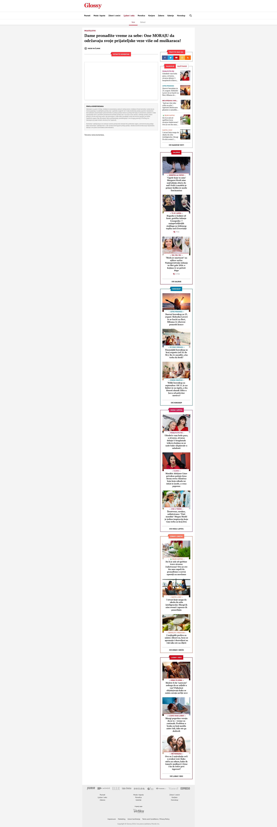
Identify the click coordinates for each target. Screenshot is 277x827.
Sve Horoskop (176, 403)
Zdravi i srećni (114, 15)
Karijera (151, 15)
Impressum (112, 819)
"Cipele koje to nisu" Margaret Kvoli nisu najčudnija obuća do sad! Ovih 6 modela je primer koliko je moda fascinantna (176, 184)
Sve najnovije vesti (176, 145)
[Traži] (190, 15)
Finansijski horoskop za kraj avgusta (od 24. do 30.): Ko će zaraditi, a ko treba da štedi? (176, 353)
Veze (133, 22)
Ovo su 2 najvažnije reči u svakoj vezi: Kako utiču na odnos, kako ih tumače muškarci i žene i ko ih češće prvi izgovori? (176, 762)
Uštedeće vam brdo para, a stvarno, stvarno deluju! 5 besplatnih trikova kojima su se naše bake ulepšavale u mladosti (169, 76)
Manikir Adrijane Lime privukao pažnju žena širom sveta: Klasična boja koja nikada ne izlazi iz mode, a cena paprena (176, 479)
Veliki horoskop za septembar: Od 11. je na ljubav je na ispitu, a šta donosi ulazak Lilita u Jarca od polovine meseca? (176, 389)
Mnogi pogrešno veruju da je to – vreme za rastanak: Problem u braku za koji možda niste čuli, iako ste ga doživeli (176, 724)
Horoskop (181, 15)
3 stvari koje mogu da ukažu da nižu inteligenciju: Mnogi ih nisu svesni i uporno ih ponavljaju (170, 135)
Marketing (121, 819)
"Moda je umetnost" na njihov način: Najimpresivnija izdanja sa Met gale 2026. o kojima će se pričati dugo (176, 264)
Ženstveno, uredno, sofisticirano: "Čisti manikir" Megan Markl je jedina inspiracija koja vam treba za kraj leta (176, 516)
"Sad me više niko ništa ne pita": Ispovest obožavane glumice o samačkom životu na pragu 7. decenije (170, 106)
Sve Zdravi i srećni (176, 650)
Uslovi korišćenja (134, 819)
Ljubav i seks (129, 15)
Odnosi (142, 22)
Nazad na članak (94, 48)
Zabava (161, 15)
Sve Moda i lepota (176, 529)
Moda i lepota (99, 15)
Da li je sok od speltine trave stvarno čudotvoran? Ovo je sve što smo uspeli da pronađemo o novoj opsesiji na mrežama (170, 121)
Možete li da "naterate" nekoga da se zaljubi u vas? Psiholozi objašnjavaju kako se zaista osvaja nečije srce (176, 687)
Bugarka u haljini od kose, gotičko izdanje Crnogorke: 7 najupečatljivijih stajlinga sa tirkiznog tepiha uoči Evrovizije (176, 222)
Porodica (141, 15)
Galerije (170, 15)
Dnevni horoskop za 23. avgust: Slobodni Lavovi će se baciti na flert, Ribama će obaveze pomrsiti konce (170, 91)
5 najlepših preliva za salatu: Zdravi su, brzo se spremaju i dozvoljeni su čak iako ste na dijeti (176, 639)
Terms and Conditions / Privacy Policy (155, 819)
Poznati (87, 15)
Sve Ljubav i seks (176, 776)
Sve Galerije (176, 282)
